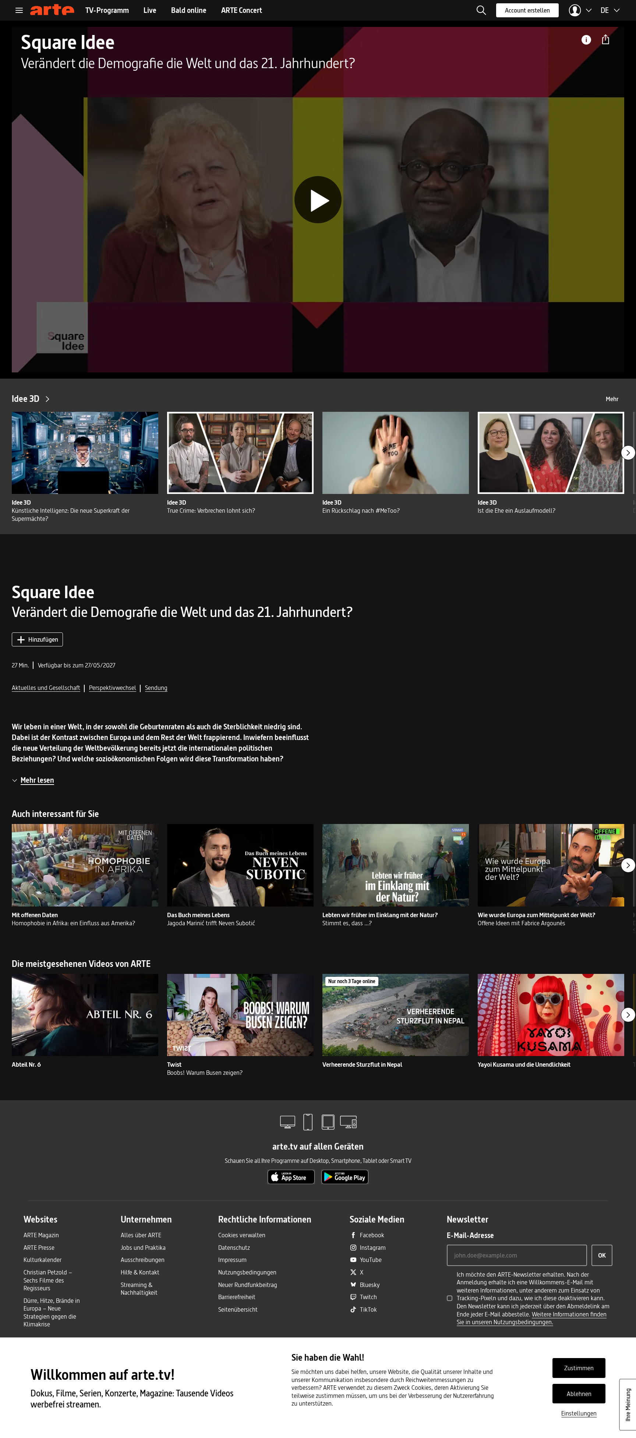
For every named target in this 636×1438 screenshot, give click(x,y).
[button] (481, 10)
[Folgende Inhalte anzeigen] (628, 452)
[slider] (317, 346)
